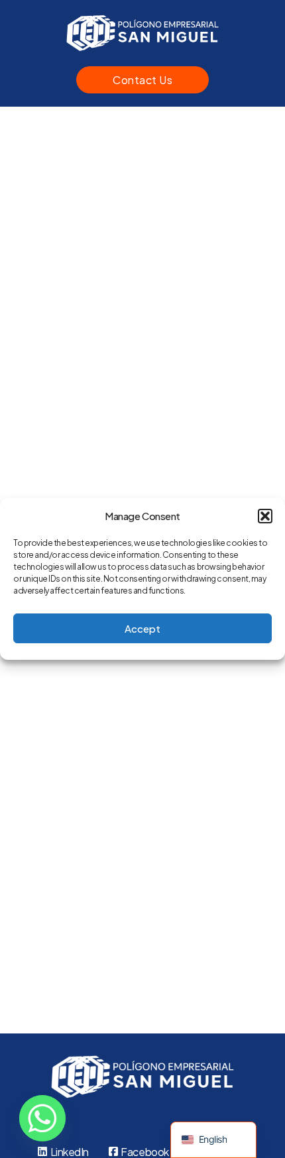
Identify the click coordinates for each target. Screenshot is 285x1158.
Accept (142, 628)
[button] (265, 516)
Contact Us (142, 80)
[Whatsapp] (42, 1118)
